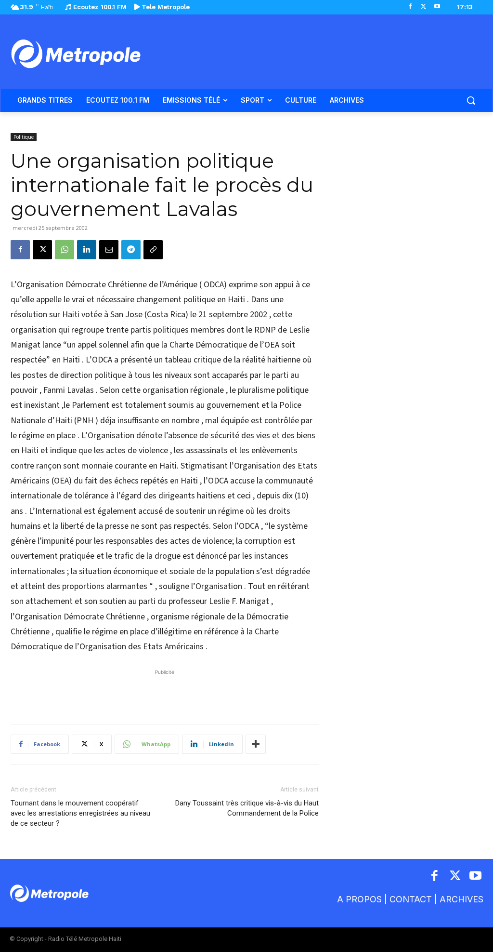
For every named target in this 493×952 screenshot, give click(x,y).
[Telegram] (131, 249)
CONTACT (410, 899)
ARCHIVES (461, 899)
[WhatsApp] (64, 249)
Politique (23, 137)
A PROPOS (359, 899)
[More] (256, 744)
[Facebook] (410, 7)
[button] (470, 100)
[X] (423, 7)
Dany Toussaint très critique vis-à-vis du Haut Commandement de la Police (247, 808)
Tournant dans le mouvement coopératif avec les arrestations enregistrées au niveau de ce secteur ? (80, 813)
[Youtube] (436, 7)
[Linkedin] (86, 249)
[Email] (108, 249)
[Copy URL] (153, 249)
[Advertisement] (164, 691)
